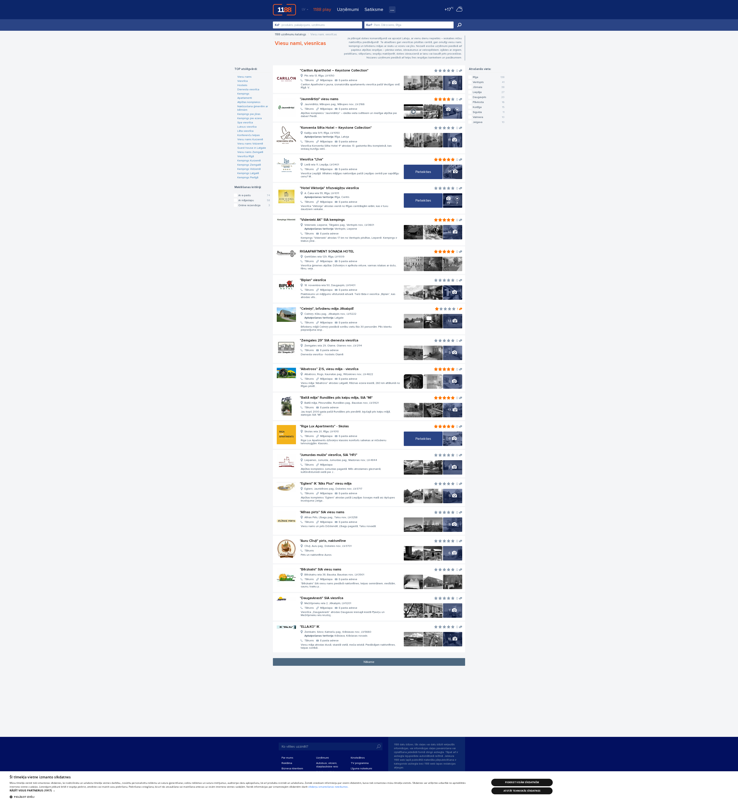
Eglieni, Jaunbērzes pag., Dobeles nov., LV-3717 (333, 488)
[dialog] (369, 786)
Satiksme (374, 9)
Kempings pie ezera (249, 118)
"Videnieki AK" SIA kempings (322, 220)
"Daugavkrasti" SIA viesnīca (321, 598)
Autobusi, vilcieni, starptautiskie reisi (327, 764)
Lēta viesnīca (245, 131)
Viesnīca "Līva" (311, 159)
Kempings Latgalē (248, 173)
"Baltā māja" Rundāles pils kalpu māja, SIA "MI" (336, 397)
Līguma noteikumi (361, 768)
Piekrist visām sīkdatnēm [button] (522, 782)
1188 (284, 9)
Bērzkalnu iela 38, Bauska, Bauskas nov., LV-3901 (334, 574)
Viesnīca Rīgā (245, 156)
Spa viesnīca (245, 122)
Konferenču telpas (248, 135)
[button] (243, 790)
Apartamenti (244, 98)
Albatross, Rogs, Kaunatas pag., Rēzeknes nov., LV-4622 (338, 374)
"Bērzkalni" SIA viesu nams (320, 569)
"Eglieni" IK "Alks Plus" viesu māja (326, 483)
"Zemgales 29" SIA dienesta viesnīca (329, 340)
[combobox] (317, 25)
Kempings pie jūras (248, 114)
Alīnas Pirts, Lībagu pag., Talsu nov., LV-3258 (330, 517)
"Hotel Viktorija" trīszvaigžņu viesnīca (329, 188)
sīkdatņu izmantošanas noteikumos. (328, 786)
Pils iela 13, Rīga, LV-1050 (319, 75)
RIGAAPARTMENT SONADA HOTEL (327, 251)
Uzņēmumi (348, 9)
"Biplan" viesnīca (313, 280)
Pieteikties (423, 172)
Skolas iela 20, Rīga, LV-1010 (321, 431)
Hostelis (242, 85)
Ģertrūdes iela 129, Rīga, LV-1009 (324, 256)
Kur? (369, 25)
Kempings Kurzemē (249, 160)
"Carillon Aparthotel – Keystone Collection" (334, 70)
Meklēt (459, 25)
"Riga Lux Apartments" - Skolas (324, 426)
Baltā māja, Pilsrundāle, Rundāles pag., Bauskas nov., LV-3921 (341, 402)
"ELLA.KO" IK (309, 626)
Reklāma (287, 763)
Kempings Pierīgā (247, 177)
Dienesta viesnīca (248, 89)
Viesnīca (242, 81)
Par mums (287, 757)
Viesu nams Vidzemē (250, 143)
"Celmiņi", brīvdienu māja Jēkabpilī (327, 308)
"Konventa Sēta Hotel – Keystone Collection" (336, 127)
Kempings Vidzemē (249, 169)
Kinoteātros (358, 757)
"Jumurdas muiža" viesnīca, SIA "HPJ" (328, 455)
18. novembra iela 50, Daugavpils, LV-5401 (329, 285)
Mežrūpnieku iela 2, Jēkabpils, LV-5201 (327, 603)
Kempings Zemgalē (249, 164)
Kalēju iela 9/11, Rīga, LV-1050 (326, 134)
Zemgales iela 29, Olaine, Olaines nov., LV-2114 (333, 345)
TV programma (360, 763)
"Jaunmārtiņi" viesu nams (319, 99)
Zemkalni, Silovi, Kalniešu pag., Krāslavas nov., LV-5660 (337, 633)
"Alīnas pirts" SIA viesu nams (322, 512)
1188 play (322, 9)
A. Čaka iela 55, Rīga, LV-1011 (326, 195)
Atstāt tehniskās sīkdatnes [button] (522, 790)
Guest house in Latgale (251, 147)
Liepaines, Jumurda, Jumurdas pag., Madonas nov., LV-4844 (340, 460)
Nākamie (369, 662)
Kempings (243, 93)
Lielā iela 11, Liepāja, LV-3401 (321, 164)
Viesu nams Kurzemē (250, 139)
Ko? (277, 25)
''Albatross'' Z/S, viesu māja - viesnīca (329, 369)
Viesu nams (244, 76)
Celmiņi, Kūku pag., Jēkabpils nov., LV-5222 (330, 315)
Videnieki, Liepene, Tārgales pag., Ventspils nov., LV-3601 (339, 226)
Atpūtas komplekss (248, 102)
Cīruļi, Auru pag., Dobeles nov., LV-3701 (328, 546)
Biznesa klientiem (292, 768)
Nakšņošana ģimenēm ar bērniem (252, 108)
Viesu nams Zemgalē (250, 152)
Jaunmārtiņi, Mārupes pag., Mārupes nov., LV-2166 (334, 104)
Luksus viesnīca (247, 126)
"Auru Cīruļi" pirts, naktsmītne (323, 541)
